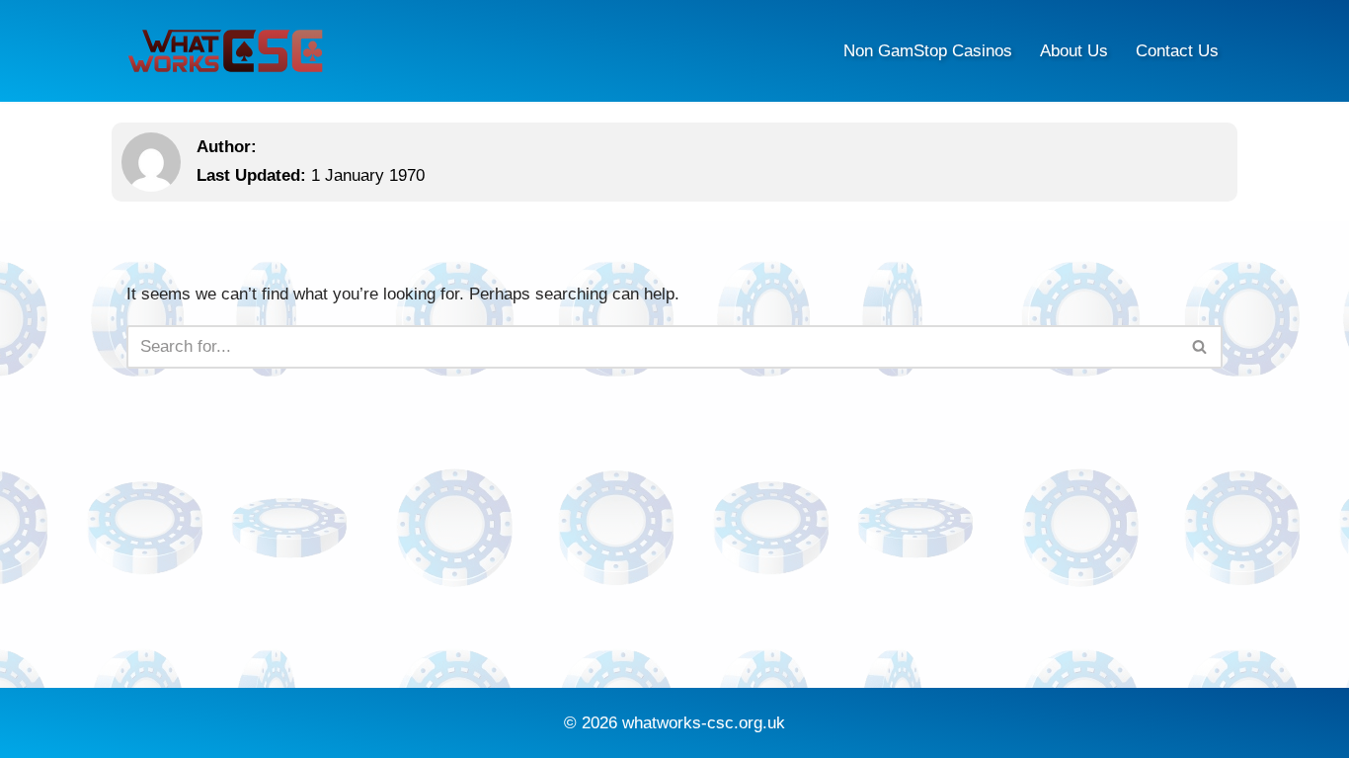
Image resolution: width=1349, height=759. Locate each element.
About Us (1074, 51)
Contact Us (1177, 51)
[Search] (1200, 347)
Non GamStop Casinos (927, 51)
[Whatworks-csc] (225, 51)
